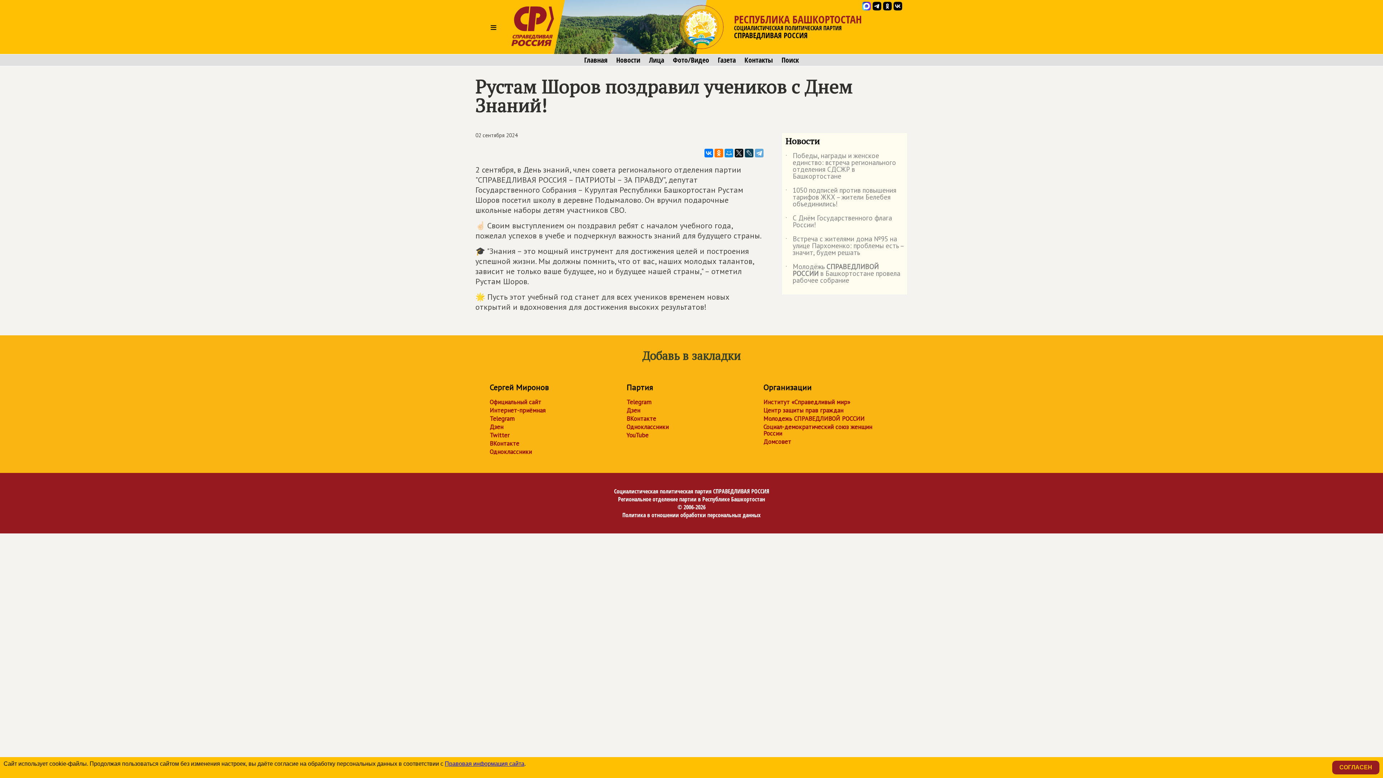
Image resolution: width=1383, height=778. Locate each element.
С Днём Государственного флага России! (839, 222)
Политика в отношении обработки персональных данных (691, 515)
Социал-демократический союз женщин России (818, 430)
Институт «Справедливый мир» (807, 402)
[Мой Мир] (729, 153)
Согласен (1355, 767)
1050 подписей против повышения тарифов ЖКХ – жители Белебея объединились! (841, 197)
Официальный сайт (515, 402)
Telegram (502, 418)
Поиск (790, 60)
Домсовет (777, 441)
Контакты (758, 60)
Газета (727, 60)
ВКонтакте (504, 443)
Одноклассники (511, 451)
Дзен (496, 427)
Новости (628, 60)
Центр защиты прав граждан (803, 410)
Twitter (500, 435)
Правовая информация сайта (484, 764)
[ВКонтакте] (708, 153)
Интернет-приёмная (518, 410)
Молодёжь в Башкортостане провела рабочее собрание (843, 274)
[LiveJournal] (749, 153)
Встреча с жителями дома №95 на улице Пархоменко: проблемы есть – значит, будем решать (845, 246)
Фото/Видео (691, 60)
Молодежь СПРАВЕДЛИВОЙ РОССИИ (814, 418)
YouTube (638, 435)
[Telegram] (759, 153)
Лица (656, 60)
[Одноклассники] (719, 153)
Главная (596, 60)
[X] (739, 153)
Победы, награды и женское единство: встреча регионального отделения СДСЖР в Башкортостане (841, 166)
